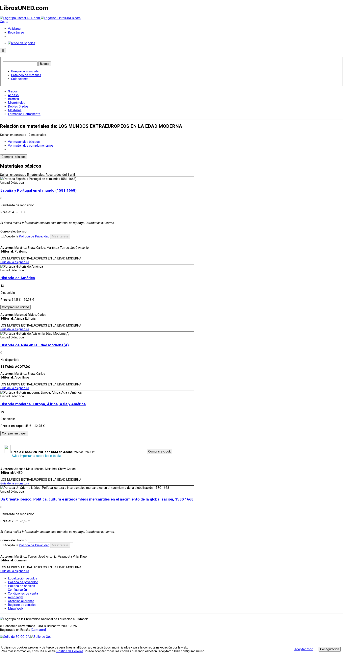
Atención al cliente (21, 601)
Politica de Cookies (69, 651)
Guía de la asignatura (14, 262)
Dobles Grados (18, 106)
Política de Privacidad (34, 236)
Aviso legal (15, 597)
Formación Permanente (24, 114)
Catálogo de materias (26, 75)
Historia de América (17, 278)
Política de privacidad (23, 582)
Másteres (14, 110)
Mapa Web (15, 608)
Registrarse (16, 32)
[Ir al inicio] (40, 18)
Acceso (13, 95)
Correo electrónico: (14, 231)
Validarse (14, 29)
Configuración (17, 590)
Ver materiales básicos (24, 142)
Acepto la (26, 236)
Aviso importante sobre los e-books (37, 456)
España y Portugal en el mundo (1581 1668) (38, 190)
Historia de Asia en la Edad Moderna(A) (34, 345)
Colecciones (19, 79)
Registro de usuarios (22, 605)
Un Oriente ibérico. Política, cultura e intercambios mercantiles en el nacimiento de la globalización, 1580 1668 (97, 499)
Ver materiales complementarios (30, 145)
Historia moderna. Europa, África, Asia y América (43, 404)
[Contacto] (38, 630)
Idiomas (13, 99)
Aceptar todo (303, 649)
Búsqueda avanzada (25, 71)
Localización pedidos (22, 578)
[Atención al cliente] (21, 43)
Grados (13, 91)
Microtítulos (16, 103)
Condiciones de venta (23, 593)
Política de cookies (21, 586)
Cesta (4, 22)
